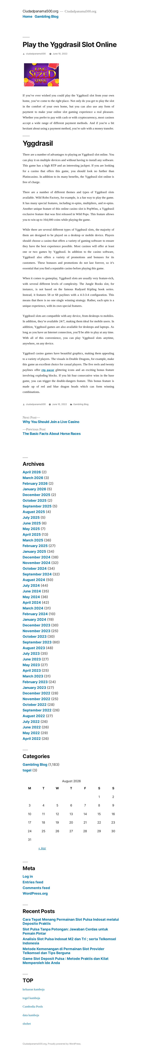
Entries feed (33, 882)
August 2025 (34, 512)
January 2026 (34, 489)
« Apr (42, 848)
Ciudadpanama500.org (40, 11)
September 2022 (37, 710)
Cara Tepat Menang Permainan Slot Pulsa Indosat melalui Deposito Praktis (71, 921)
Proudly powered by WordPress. (64, 1043)
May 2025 (31, 529)
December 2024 (36, 557)
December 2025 (36, 495)
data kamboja (31, 1015)
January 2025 (34, 551)
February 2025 (35, 546)
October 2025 (35, 500)
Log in (28, 876)
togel (27, 770)
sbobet (27, 1024)
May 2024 (31, 597)
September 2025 (37, 506)
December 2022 (36, 693)
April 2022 (32, 738)
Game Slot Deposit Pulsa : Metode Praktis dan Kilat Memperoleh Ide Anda (66, 960)
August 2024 (34, 580)
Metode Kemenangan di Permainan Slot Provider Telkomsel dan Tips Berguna (63, 951)
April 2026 (32, 472)
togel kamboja (31, 998)
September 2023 (37, 642)
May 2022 (31, 733)
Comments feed (36, 888)
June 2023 (32, 659)
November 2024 (36, 563)
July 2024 (31, 585)
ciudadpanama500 (36, 53)
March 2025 (33, 540)
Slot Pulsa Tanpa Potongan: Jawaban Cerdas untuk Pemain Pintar (65, 931)
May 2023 (31, 665)
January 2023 (34, 687)
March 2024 (33, 608)
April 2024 (32, 602)
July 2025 (31, 517)
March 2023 (33, 676)
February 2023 (35, 682)
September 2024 (37, 574)
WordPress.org (35, 893)
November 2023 (36, 631)
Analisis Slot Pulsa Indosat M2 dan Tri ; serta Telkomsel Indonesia (69, 941)
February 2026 (35, 483)
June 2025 (32, 523)
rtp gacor (47, 370)
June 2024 (32, 591)
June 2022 (32, 727)
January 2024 (34, 619)
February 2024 (35, 614)
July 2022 (31, 721)
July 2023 (31, 653)
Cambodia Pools (33, 1006)
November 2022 (36, 699)
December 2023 (36, 625)
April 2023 (32, 670)
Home (27, 16)
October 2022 (35, 704)
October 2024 (35, 568)
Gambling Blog (47, 16)
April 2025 (32, 534)
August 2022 (34, 716)
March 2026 (33, 478)
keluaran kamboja (34, 989)
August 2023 (34, 648)
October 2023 (35, 636)
